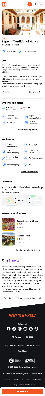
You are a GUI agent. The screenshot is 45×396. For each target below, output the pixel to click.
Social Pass (22, 351)
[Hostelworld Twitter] (14, 329)
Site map (13, 385)
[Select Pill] (29, 4)
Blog (6, 345)
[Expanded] (5, 298)
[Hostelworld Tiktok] (36, 329)
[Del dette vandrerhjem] (41, 34)
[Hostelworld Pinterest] (31, 329)
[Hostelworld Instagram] (20, 329)
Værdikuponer (18, 379)
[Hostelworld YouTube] (25, 329)
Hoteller (21, 345)
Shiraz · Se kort (12, 45)
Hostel (5, 38)
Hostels (13, 345)
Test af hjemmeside (33, 379)
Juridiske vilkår (36, 374)
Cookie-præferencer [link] (27, 385)
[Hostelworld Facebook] (8, 329)
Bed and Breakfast (33, 345)
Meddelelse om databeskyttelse (15, 374)
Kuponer (7, 379)
